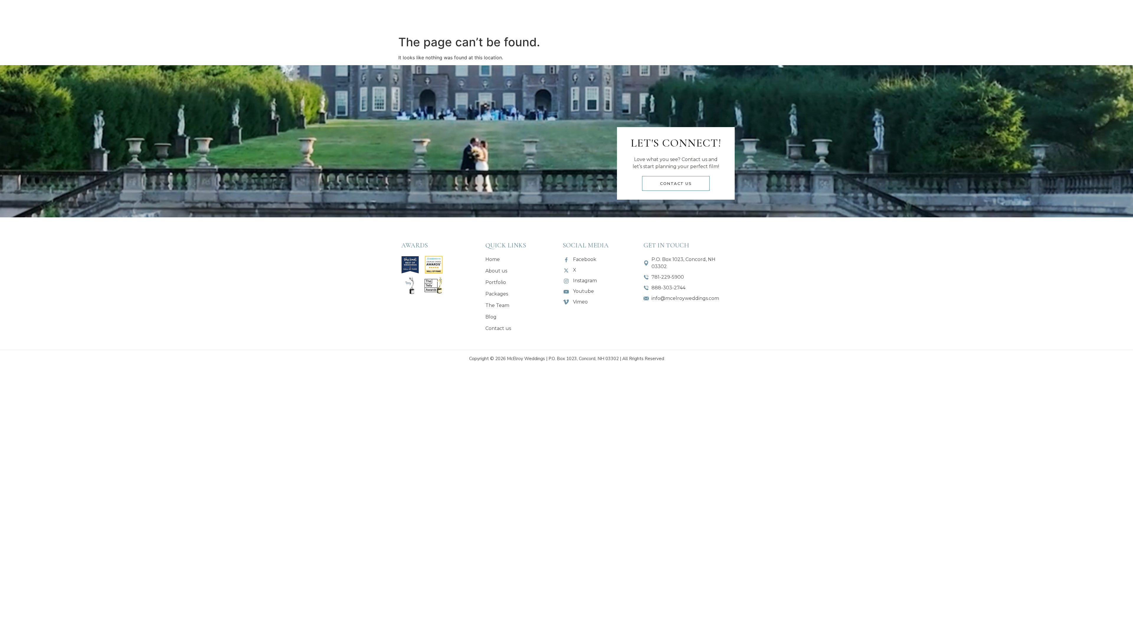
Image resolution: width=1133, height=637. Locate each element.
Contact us (707, 16)
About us (421, 16)
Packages (503, 16)
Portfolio (462, 16)
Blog (668, 16)
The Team (631, 16)
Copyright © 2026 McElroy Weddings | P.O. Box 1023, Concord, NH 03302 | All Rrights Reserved (566, 359)
